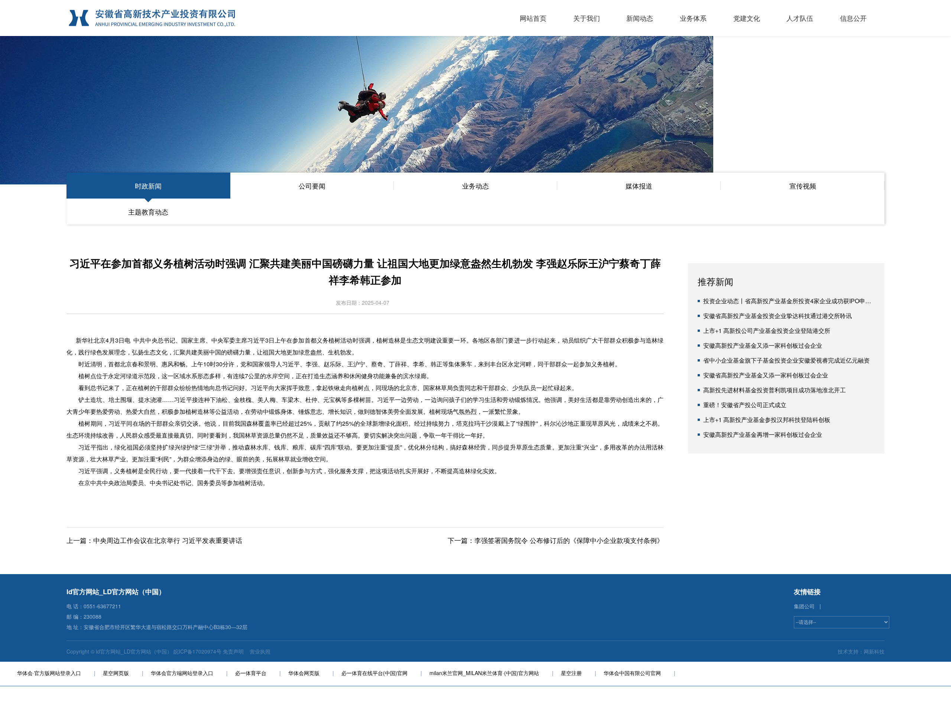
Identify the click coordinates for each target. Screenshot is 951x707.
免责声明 (234, 651)
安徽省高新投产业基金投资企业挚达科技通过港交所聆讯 (777, 315)
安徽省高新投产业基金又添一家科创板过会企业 (765, 375)
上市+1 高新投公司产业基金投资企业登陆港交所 (766, 330)
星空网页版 (116, 673)
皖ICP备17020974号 (197, 651)
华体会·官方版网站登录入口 (49, 673)
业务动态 (475, 185)
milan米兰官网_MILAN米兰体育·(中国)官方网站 (484, 673)
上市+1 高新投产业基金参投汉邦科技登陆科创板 (766, 419)
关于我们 (586, 18)
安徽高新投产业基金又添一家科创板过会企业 (762, 345)
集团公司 (804, 606)
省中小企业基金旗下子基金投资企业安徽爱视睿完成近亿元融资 (786, 360)
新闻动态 (639, 18)
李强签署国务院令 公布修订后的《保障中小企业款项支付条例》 (568, 540)
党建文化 (746, 18)
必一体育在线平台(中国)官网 (374, 673)
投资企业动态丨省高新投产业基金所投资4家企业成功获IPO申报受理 (793, 301)
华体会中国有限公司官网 (632, 673)
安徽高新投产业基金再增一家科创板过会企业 (762, 434)
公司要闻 (312, 185)
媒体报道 (639, 185)
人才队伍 (799, 18)
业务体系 (693, 18)
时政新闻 (148, 185)
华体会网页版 (303, 673)
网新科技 (874, 651)
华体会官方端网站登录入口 (182, 673)
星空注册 (571, 673)
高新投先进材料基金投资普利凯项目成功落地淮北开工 (774, 390)
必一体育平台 (250, 673)
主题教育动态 (148, 211)
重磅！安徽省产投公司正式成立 (744, 404)
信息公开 (853, 18)
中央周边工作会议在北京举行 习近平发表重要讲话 (167, 540)
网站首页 (533, 18)
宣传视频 (802, 185)
